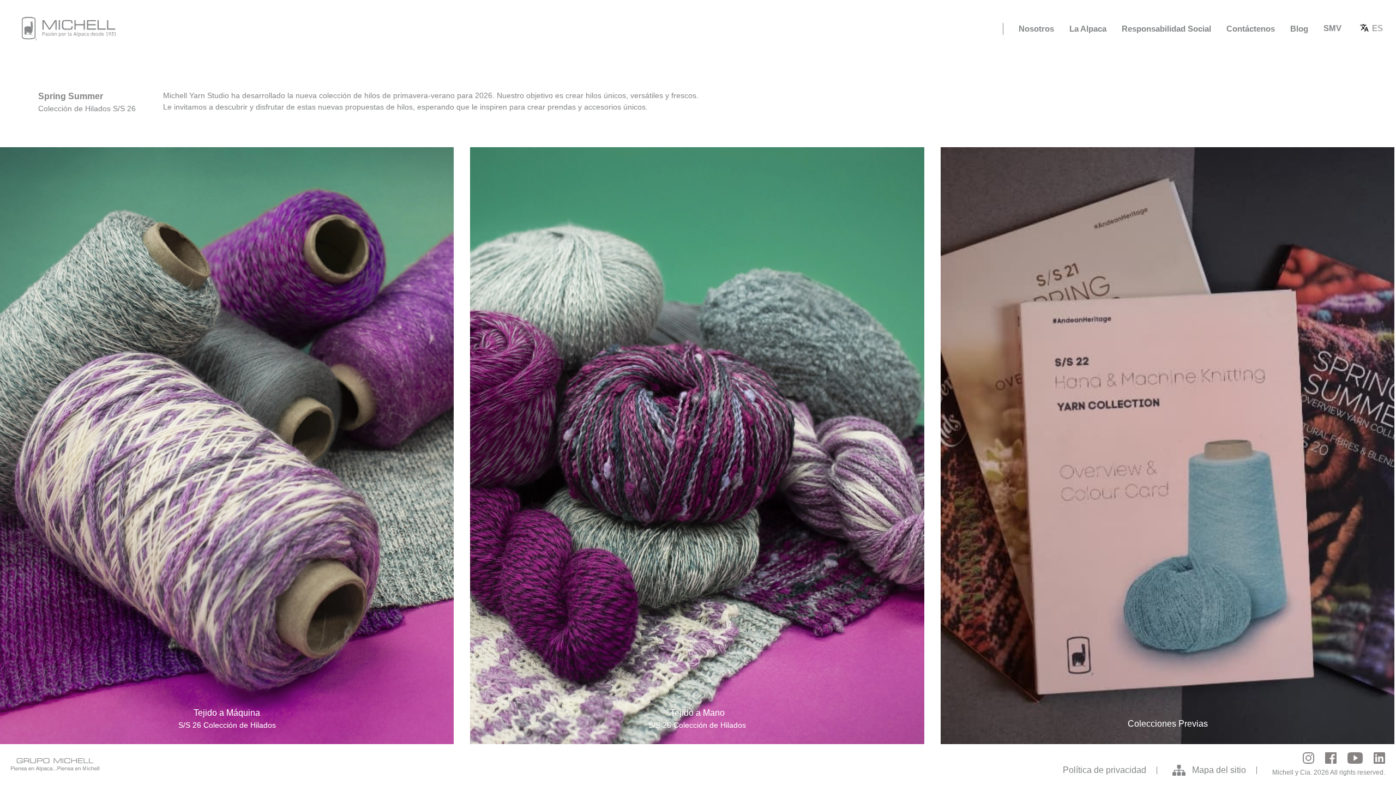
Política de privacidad (1104, 770)
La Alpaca (1087, 28)
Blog (1299, 28)
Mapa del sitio (1219, 770)
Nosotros (1036, 28)
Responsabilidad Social (1166, 28)
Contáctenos (1250, 28)
